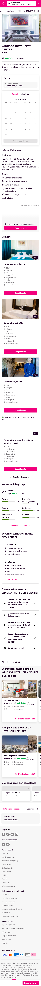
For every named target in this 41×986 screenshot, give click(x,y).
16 (35, 118)
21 (25, 124)
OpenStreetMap (34, 205)
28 (25, 129)
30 (35, 129)
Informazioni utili (7, 905)
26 (16, 129)
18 (11, 124)
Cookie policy (6, 864)
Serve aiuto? (6, 895)
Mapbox (24, 205)
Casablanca (10, 11)
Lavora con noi (6, 872)
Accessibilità (6, 913)
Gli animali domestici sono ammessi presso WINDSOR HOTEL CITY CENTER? (19, 625)
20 (20, 124)
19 (16, 124)
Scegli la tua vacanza (9, 936)
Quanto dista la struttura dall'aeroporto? (18, 615)
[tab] (13, 809)
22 (30, 124)
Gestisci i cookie (7, 868)
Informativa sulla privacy (10, 861)
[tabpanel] (20, 818)
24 (6, 129)
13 (20, 118)
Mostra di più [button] (9, 579)
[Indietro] (6, 99)
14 (25, 118)
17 (6, 124)
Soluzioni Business (8, 886)
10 (6, 118)
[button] (20, 28)
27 (20, 129)
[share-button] (35, 18)
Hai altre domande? (16, 648)
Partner (4, 879)
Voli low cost (6, 932)
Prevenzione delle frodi (10, 916)
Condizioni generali (8, 857)
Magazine (5, 943)
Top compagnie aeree (9, 925)
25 (11, 129)
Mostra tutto (7, 198)
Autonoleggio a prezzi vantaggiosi (13, 928)
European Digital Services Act (12, 909)
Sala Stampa (6, 882)
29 (30, 129)
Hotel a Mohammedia (11, 819)
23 (35, 124)
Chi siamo (5, 853)
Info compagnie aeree (9, 902)
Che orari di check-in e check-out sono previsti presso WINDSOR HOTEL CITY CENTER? (20, 603)
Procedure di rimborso (9, 898)
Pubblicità (5, 875)
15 (30, 118)
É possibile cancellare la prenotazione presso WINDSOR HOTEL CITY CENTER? (18, 638)
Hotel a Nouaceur (10, 816)
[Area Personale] (38, 3)
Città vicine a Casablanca (13, 809)
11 (11, 118)
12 (16, 118)
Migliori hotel (6, 939)
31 (6, 135)
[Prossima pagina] (37, 809)
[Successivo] (35, 99)
